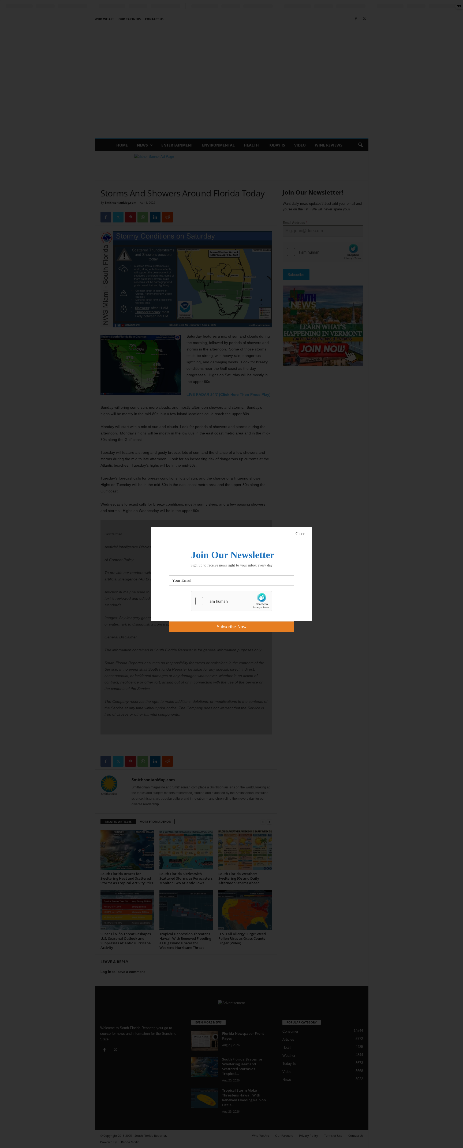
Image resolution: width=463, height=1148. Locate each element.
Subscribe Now (232, 626)
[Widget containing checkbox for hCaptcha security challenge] (231, 601)
